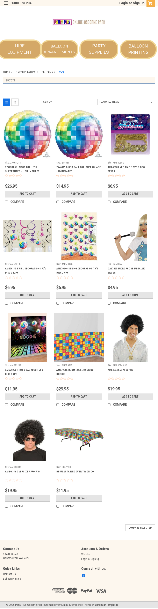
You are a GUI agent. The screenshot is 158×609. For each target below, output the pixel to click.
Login (123, 3)
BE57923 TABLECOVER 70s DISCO (75, 471)
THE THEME (46, 72)
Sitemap (48, 604)
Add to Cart (28, 193)
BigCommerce (74, 604)
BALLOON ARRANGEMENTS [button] (59, 49)
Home (6, 72)
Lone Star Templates (106, 604)
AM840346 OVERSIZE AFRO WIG (22, 471)
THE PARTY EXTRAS (25, 72)
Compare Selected (140, 527)
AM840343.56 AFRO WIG (121, 370)
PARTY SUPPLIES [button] (99, 49)
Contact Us (9, 574)
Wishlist (86, 554)
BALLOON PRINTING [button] (138, 49)
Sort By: (47, 101)
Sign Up (138, 3)
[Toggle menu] (5, 5)
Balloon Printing (12, 578)
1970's (60, 72)
